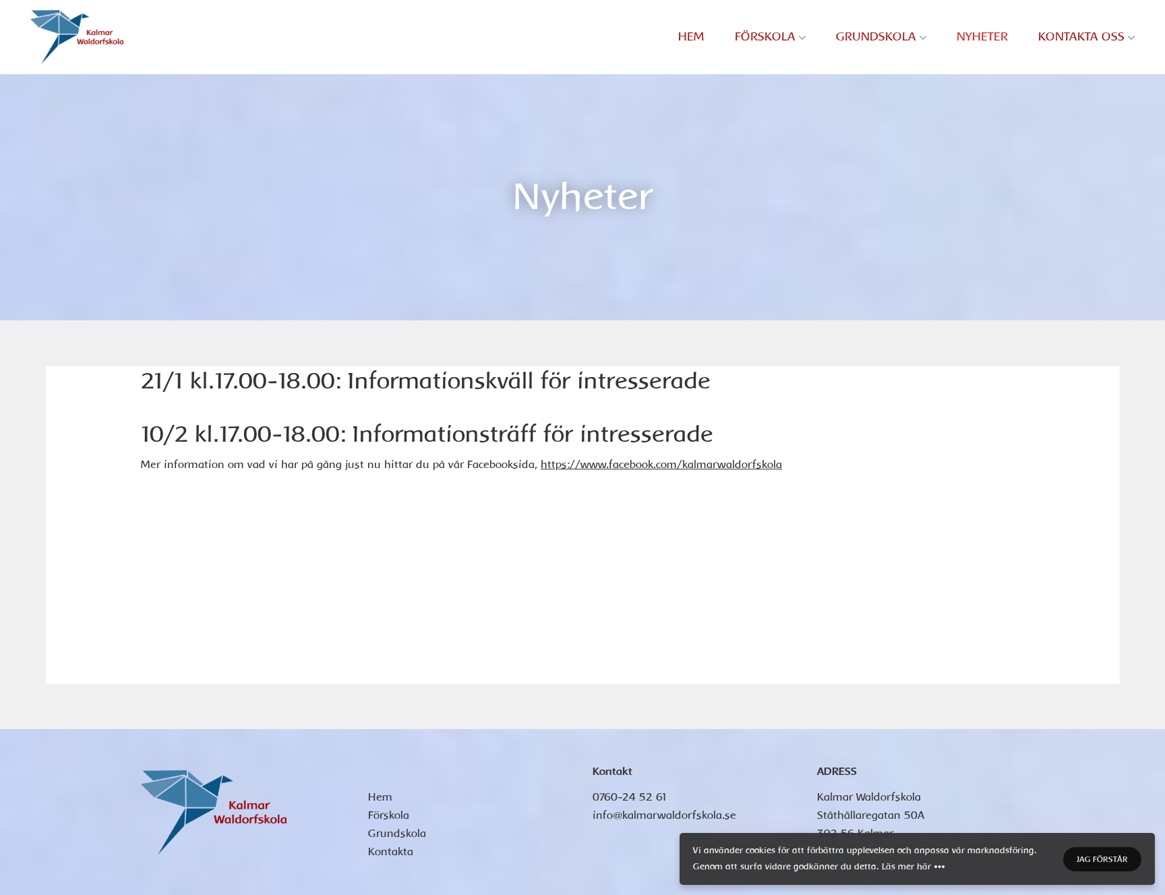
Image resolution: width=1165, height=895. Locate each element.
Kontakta (390, 852)
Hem (691, 36)
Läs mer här (906, 866)
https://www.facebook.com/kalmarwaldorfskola (661, 465)
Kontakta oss (1081, 36)
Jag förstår (1102, 859)
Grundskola (876, 36)
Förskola (765, 36)
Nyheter (982, 36)
